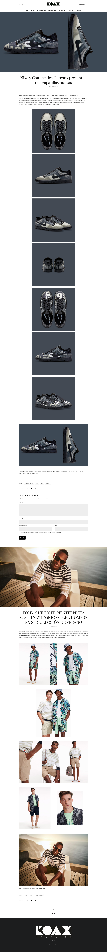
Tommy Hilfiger (39, 895)
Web (56, 525)
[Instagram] (22, 4)
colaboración (81, 98)
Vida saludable (41, 10)
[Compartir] (27, 488)
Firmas (71, 10)
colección (24, 635)
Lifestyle (52, 89)
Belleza (33, 10)
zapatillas (48, 483)
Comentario (21, 502)
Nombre (21, 518)
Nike (44, 95)
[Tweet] (31, 488)
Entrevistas (62, 10)
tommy (31, 895)
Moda (26, 10)
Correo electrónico (23, 525)
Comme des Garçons (29, 483)
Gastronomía (52, 10)
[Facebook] (20, 4)
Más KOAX (78, 10)
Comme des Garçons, (52, 95)
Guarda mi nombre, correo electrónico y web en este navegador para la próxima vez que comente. (41, 532)
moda (37, 483)
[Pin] (35, 488)
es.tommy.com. (41, 888)
